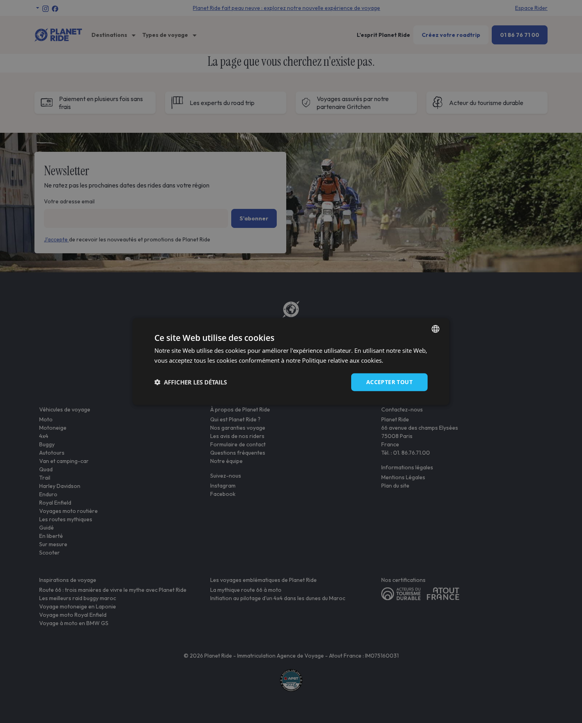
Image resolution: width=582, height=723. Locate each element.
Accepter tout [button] (389, 382)
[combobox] (435, 329)
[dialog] (291, 361)
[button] (190, 382)
